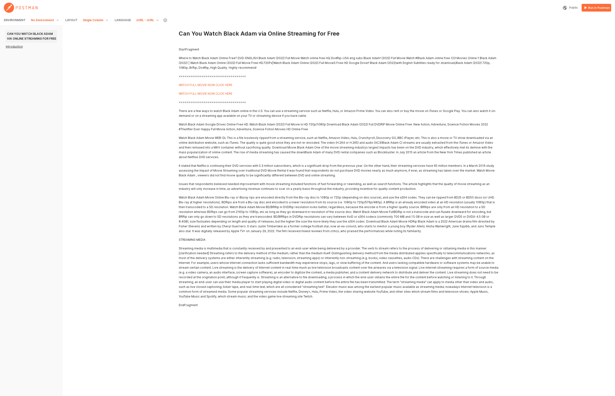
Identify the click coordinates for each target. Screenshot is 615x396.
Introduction (14, 46)
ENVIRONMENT (15, 20)
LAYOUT (71, 20)
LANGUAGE (123, 20)
